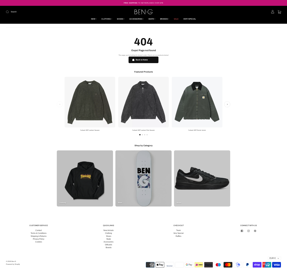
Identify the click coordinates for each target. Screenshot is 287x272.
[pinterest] (255, 231)
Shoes (120, 19)
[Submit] (27, 11)
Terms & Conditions (38, 233)
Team (178, 230)
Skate (151, 19)
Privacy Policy (38, 239)
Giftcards (108, 245)
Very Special (189, 19)
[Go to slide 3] (144, 134)
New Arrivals (108, 230)
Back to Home (142, 60)
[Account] (272, 12)
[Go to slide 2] (142, 134)
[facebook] (242, 231)
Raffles (178, 236)
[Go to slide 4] (147, 134)
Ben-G (14, 261)
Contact (38, 230)
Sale (176, 19)
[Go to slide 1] (140, 134)
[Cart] (279, 12)
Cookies (38, 242)
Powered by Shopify (13, 264)
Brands (164, 19)
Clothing (106, 19)
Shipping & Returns (38, 236)
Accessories (135, 19)
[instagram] (248, 231)
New (93, 19)
